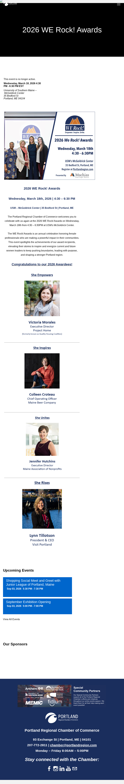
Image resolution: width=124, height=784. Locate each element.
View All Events (11, 619)
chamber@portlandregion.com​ (73, 745)
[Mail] (74, 769)
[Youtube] (68, 769)
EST (21, 86)
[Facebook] (49, 769)
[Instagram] (55, 769)
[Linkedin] (62, 769)
